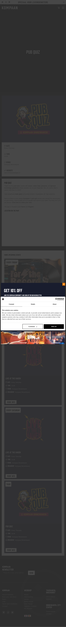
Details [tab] (33, 304)
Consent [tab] (11, 304)
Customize (31, 326)
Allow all (53, 326)
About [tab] (54, 304)
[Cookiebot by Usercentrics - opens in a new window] (56, 299)
